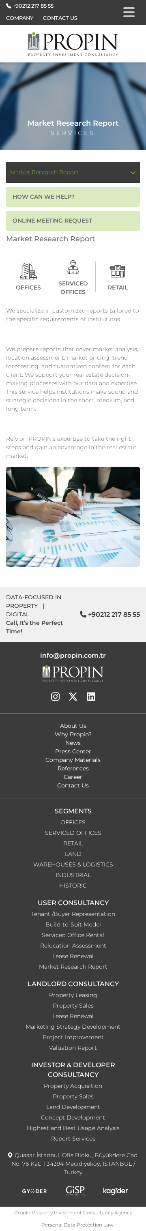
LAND (73, 854)
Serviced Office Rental (73, 935)
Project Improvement (73, 1037)
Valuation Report (73, 1047)
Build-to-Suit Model (73, 924)
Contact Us (73, 785)
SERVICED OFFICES (73, 832)
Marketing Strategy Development (73, 1026)
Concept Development (73, 1117)
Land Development (73, 1107)
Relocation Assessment (73, 945)
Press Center (73, 751)
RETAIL (73, 843)
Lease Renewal (73, 956)
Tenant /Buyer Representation (73, 914)
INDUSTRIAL (73, 875)
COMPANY (19, 18)
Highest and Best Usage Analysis (73, 1128)
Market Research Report (73, 966)
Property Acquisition (73, 1085)
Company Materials (73, 759)
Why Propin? (73, 734)
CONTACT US (60, 18)
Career (73, 777)
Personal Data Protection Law (77, 1225)
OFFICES (73, 822)
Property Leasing (73, 995)
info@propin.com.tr (73, 655)
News (73, 742)
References (73, 768)
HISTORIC (73, 885)
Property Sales (73, 1005)
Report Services (73, 1138)
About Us (73, 725)
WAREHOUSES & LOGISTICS (73, 864)
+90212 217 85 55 (33, 6)
